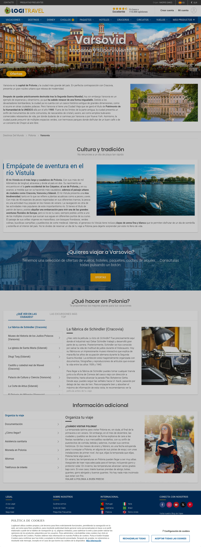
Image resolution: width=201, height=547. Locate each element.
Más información (93, 541)
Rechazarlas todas (134, 538)
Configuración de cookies (177, 531)
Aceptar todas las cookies (170, 538)
